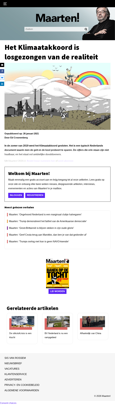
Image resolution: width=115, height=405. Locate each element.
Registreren (35, 195)
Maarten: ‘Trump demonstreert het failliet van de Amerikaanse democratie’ (48, 221)
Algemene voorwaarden (21, 390)
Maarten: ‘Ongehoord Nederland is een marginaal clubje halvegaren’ (45, 214)
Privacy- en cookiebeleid (21, 385)
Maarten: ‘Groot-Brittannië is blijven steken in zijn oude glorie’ (41, 228)
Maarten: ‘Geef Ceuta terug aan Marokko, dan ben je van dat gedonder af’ (48, 234)
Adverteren (12, 379)
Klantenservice (15, 374)
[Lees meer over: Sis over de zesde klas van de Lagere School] (20, 324)
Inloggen (16, 195)
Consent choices (8, 403)
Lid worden (57, 291)
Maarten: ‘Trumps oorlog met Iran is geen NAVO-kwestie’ (39, 241)
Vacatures (11, 368)
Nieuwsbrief (13, 363)
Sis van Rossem (15, 358)
